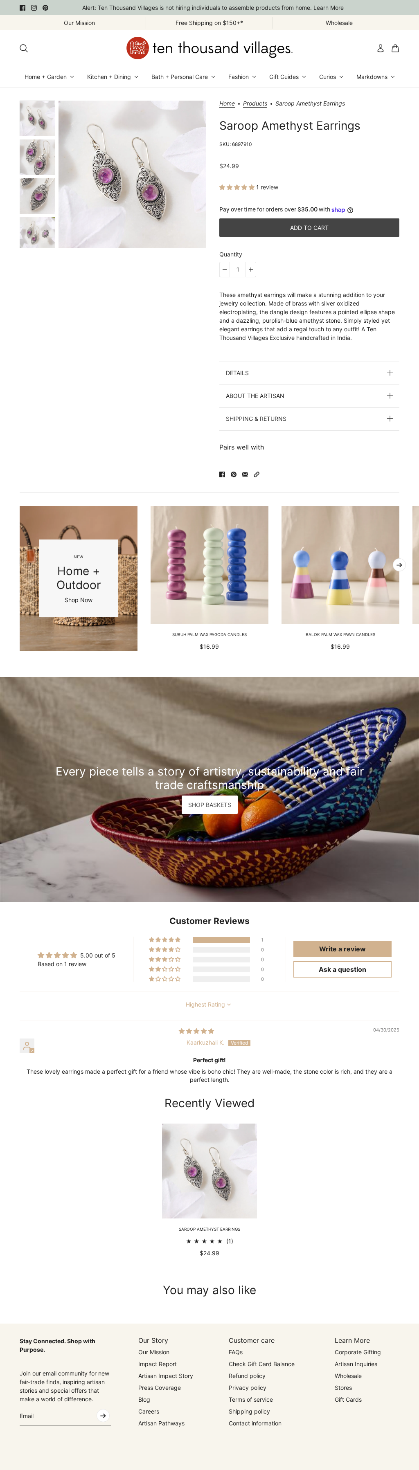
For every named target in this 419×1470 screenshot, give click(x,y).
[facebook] (22, 7)
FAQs (236, 1352)
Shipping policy (249, 1411)
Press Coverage (159, 1387)
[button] (237, 187)
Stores (343, 1387)
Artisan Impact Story (165, 1375)
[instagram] (33, 7)
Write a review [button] (342, 949)
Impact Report (157, 1363)
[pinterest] (45, 7)
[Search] (24, 48)
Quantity (230, 254)
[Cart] (395, 48)
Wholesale (348, 1375)
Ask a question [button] (342, 969)
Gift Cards (348, 1399)
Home (227, 104)
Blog (144, 1399)
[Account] (380, 48)
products (255, 104)
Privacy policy (247, 1387)
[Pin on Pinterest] (233, 474)
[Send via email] (245, 474)
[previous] (19, 578)
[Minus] (224, 269)
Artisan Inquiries (356, 1363)
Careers (148, 1411)
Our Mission (153, 1352)
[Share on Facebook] (222, 474)
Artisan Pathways (161, 1423)
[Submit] (103, 1415)
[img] (196, 1030)
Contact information (255, 1423)
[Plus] (251, 269)
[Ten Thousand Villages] (209, 48)
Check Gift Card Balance (262, 1363)
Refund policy (247, 1375)
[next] (399, 564)
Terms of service (251, 1399)
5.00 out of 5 (97, 955)
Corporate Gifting (358, 1352)
